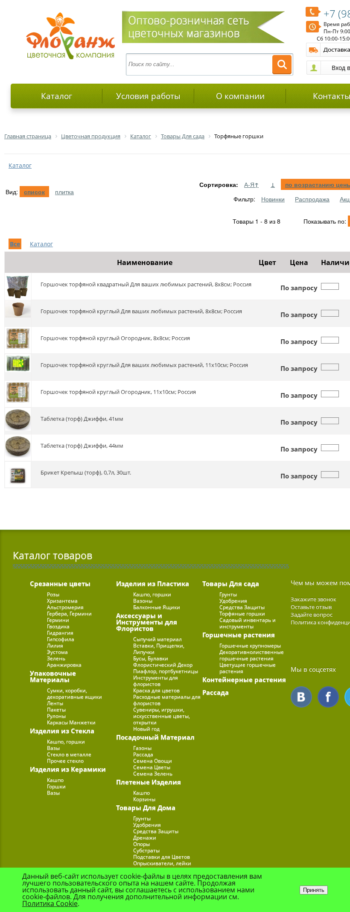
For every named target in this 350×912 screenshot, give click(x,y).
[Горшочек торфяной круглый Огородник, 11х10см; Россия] (18, 394)
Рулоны (56, 716)
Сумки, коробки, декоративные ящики (74, 693)
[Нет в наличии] (330, 286)
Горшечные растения (238, 634)
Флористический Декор (162, 664)
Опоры (141, 844)
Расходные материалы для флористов (167, 699)
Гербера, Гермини (69, 613)
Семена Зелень (152, 773)
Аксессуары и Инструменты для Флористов (146, 621)
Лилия (55, 645)
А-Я (251, 184)
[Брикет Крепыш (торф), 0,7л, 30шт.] (18, 474)
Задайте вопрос (311, 614)
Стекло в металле (69, 754)
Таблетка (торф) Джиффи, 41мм (82, 418)
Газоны (142, 748)
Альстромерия (65, 607)
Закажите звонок (313, 599)
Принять (313, 890)
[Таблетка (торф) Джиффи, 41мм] (18, 421)
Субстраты (146, 850)
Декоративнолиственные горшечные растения (251, 655)
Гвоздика (58, 626)
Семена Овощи (152, 761)
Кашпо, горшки (66, 741)
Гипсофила (60, 639)
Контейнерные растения (244, 679)
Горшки (56, 786)
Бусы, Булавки (150, 658)
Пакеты (56, 709)
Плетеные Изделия (148, 782)
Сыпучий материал (157, 639)
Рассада (143, 754)
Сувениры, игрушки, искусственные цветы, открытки (161, 716)
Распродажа (312, 199)
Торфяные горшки (242, 613)
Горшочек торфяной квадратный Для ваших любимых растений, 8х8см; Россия (146, 284)
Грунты (142, 818)
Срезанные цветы (60, 583)
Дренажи (144, 837)
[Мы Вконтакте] (301, 697)
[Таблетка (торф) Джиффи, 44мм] (18, 447)
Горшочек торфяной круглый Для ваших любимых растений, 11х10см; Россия (144, 365)
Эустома (57, 652)
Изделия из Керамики (68, 769)
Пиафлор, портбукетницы (165, 671)
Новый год (146, 729)
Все (15, 244)
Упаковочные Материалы (53, 676)
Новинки (273, 199)
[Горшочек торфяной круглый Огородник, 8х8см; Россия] (18, 340)
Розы (53, 594)
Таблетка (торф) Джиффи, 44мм (82, 445)
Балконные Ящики (156, 607)
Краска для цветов (156, 690)
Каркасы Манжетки (71, 722)
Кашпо (55, 780)
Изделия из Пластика (152, 583)
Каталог (56, 96)
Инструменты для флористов (155, 680)
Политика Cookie (50, 903)
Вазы (53, 748)
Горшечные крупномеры (250, 645)
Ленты (55, 703)
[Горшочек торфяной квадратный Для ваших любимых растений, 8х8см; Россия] (18, 286)
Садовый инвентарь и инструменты (247, 623)
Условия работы (148, 96)
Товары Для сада (230, 583)
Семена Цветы (151, 767)
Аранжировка (64, 664)
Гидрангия (60, 632)
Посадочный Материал (155, 737)
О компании (240, 96)
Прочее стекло (65, 761)
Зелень (56, 658)
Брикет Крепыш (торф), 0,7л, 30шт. (86, 472)
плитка (64, 191)
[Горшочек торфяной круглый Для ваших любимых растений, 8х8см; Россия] (18, 313)
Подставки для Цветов (161, 857)
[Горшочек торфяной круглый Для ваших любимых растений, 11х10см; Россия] (18, 367)
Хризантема (62, 600)
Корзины (144, 799)
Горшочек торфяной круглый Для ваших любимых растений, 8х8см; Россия (141, 311)
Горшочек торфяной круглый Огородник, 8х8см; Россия (115, 338)
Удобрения (147, 825)
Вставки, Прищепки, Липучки (158, 648)
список (34, 191)
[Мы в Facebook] (328, 697)
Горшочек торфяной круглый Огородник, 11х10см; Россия (118, 392)
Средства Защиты (155, 831)
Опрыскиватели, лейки (162, 863)
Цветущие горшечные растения (247, 667)
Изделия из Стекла (62, 730)
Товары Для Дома (145, 807)
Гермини (58, 620)
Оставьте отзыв (311, 607)
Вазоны (142, 600)
